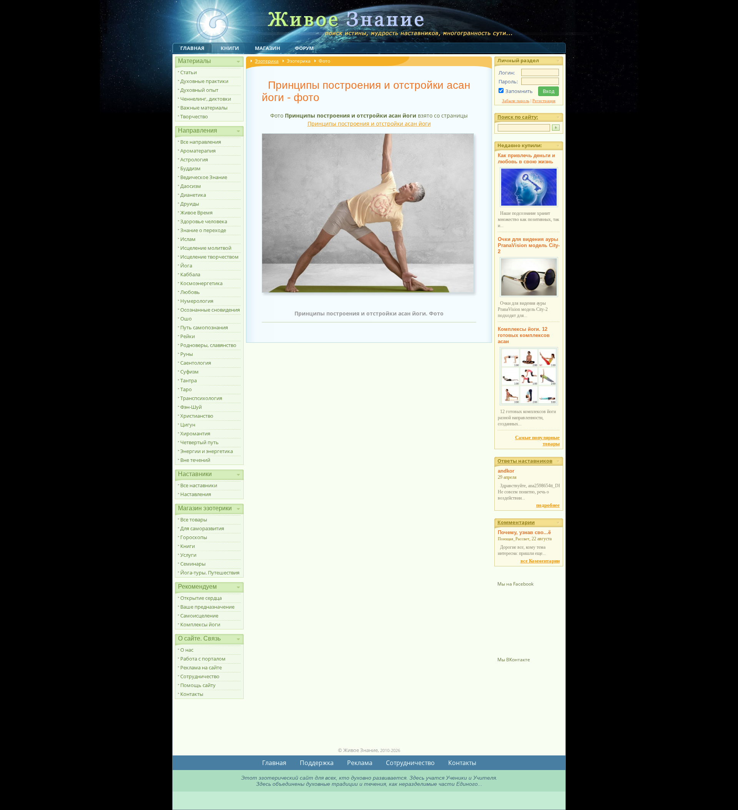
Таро (186, 389)
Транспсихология (201, 398)
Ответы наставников (524, 460)
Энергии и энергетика (206, 451)
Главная (192, 48)
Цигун (187, 424)
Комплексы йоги (200, 624)
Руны (186, 353)
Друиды (189, 203)
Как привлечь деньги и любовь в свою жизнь (526, 158)
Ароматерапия (198, 150)
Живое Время (196, 212)
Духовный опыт (199, 89)
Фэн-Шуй (191, 406)
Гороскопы (193, 537)
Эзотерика (267, 61)
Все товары (193, 519)
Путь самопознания (204, 327)
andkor (506, 471)
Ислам (188, 239)
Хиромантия (195, 433)
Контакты (191, 693)
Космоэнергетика (201, 283)
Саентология (195, 362)
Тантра (188, 380)
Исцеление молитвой (205, 247)
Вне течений (195, 459)
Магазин (267, 48)
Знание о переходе (203, 230)
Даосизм (190, 186)
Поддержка (317, 763)
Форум (304, 48)
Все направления (200, 141)
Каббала (190, 274)
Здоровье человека (203, 221)
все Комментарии (540, 561)
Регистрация (543, 100)
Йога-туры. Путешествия (209, 572)
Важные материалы (204, 107)
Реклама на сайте (201, 667)
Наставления (195, 494)
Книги (230, 48)
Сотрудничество (199, 676)
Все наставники (198, 485)
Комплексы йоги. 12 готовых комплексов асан (524, 335)
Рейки (187, 336)
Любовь (190, 292)
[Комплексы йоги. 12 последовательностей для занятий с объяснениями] (529, 404)
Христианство (196, 415)
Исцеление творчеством (209, 256)
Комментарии (516, 522)
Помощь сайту (198, 685)
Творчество (194, 116)
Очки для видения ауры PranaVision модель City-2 (529, 245)
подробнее (548, 505)
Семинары (193, 563)
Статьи (188, 72)
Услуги (188, 554)
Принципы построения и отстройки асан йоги (369, 123)
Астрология (194, 159)
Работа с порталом (203, 658)
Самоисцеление (199, 615)
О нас (186, 649)
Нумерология (196, 300)
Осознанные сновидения (210, 309)
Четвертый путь (199, 442)
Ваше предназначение (207, 606)
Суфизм (189, 371)
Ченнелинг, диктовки (205, 98)
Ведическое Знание (203, 177)
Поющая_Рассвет (513, 538)
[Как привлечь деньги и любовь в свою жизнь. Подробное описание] (529, 205)
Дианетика (193, 194)
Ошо (186, 318)
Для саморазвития (202, 528)
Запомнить (519, 91)
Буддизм (190, 168)
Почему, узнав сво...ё (524, 532)
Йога (186, 265)
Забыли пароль (515, 100)
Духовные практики (204, 81)
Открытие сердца (201, 597)
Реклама (359, 763)
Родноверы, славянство (208, 345)
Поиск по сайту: (517, 116)
